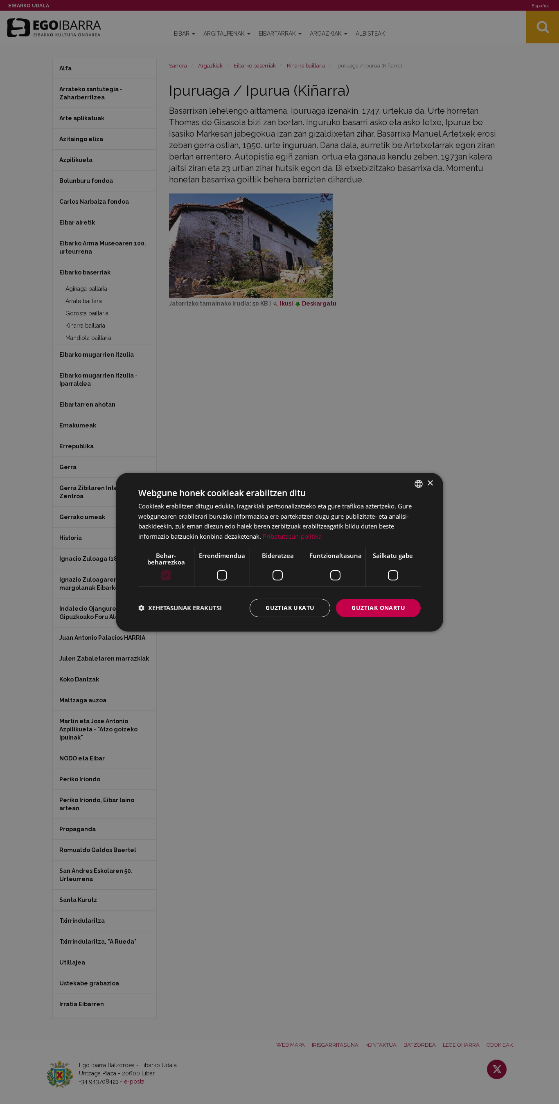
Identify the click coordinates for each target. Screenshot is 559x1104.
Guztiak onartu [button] (378, 608)
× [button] (430, 483)
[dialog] (279, 551)
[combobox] (419, 483)
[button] (180, 607)
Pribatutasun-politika (292, 536)
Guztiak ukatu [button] (290, 608)
